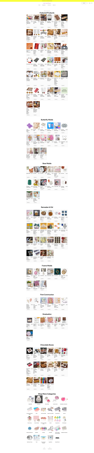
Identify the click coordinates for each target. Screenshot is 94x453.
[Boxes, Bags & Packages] (43, 438)
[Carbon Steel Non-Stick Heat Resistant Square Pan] (29, 90)
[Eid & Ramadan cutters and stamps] (29, 226)
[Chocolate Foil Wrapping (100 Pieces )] (43, 380)
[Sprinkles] (36, 428)
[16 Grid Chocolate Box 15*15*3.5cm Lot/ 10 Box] (29, 351)
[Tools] (36, 438)
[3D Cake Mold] (29, 60)
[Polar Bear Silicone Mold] (29, 182)
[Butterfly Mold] (36, 125)
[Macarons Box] (64, 32)
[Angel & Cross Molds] (50, 409)
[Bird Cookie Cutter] (64, 300)
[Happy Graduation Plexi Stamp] (29, 333)
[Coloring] (43, 428)
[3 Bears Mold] (57, 182)
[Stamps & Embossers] (29, 428)
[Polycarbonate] (57, 409)
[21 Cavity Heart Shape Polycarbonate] (36, 90)
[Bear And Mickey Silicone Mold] (43, 182)
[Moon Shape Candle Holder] (29, 240)
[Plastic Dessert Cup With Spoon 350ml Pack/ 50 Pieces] (29, 104)
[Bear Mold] (36, 169)
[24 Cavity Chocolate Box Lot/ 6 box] (57, 32)
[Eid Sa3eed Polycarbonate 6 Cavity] (36, 253)
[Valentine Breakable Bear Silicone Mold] (36, 194)
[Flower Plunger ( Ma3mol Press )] (64, 240)
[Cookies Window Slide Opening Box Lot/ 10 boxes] (50, 46)
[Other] (36, 409)
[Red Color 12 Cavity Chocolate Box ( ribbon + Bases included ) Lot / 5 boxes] (29, 364)
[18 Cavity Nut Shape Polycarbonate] (29, 46)
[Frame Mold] (43, 271)
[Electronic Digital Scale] (50, 17)
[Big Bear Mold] (29, 169)
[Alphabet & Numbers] (64, 428)
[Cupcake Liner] (57, 419)
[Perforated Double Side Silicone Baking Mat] (43, 17)
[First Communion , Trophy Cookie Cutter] (36, 300)
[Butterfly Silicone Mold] (43, 125)
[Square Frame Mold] (29, 271)
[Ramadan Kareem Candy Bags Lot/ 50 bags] (50, 240)
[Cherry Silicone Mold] (50, 60)
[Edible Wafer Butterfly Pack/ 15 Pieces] (36, 151)
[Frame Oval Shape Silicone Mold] (36, 271)
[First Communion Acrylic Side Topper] (43, 300)
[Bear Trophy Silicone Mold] (36, 182)
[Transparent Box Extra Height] (64, 364)
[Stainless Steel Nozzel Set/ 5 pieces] (43, 32)
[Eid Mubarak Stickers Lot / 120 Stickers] (57, 240)
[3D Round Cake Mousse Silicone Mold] (36, 74)
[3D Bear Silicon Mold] (50, 169)
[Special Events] (57, 438)
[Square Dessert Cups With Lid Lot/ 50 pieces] (50, 74)
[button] (47, 3)
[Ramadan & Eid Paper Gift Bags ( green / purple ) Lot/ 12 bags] (50, 226)
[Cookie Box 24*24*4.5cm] (50, 32)
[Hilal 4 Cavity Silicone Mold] (64, 226)
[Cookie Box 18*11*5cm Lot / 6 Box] (36, 380)
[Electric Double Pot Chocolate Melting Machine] (64, 46)
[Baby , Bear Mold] (64, 74)
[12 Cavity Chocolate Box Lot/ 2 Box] (57, 351)
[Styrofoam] (39, 399)
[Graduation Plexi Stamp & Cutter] (43, 320)
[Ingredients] (50, 438)
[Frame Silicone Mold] (29, 284)
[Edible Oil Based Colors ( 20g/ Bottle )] (29, 17)
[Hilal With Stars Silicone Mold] (29, 213)
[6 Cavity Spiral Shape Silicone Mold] (36, 60)
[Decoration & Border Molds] (29, 409)
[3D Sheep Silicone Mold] (57, 213)
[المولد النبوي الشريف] (36, 213)
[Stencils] (64, 409)
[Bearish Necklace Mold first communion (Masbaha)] (29, 300)
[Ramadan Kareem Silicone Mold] (50, 213)
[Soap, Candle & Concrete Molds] (57, 428)
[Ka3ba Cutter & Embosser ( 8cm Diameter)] (43, 213)
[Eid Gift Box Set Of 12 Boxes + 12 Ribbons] (64, 213)
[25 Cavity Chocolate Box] (36, 17)
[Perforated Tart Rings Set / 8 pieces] (36, 32)
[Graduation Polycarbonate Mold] (64, 320)
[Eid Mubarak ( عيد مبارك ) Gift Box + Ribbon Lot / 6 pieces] (36, 226)
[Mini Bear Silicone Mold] (50, 182)
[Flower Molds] (47, 399)
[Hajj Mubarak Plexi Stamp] (50, 253)
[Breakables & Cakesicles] (64, 399)
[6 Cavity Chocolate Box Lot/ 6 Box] (50, 364)
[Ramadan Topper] (43, 240)
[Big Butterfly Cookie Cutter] (64, 138)
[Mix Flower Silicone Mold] (43, 74)
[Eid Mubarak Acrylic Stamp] (57, 226)
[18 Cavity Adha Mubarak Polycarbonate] (29, 253)
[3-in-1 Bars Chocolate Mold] (57, 60)
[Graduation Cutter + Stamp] (43, 46)
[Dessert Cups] (29, 419)
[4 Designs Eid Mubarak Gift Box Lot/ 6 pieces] (43, 226)
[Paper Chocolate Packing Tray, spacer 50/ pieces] (43, 351)
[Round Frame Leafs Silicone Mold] (64, 271)
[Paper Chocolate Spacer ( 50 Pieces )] (36, 351)
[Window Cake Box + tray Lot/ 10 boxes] (57, 46)
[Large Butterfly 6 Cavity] (29, 125)
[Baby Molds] (30, 399)
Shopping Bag (50, 448)
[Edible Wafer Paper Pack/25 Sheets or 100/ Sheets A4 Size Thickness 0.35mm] (57, 74)
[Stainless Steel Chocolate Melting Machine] (50, 380)
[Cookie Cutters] (55, 399)
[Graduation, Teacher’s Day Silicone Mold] (29, 320)
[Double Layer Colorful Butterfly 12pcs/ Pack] (29, 138)
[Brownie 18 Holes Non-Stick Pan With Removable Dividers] (57, 17)
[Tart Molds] (50, 428)
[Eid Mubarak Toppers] (36, 240)
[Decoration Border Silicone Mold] (57, 90)
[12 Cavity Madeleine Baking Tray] (50, 90)
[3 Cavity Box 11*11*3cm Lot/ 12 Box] (43, 364)
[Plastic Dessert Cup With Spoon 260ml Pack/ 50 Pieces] (36, 104)
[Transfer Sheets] (36, 419)
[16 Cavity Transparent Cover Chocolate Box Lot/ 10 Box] (36, 364)
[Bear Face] (64, 169)
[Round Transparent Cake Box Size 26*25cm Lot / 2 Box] (29, 32)
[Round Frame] (50, 271)
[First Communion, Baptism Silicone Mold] (57, 300)
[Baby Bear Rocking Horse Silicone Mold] (57, 169)
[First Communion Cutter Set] (50, 300)
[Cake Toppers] (64, 419)
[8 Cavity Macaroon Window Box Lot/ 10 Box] (29, 74)
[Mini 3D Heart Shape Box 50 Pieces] (64, 351)
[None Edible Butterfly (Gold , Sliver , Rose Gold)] (29, 151)
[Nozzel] (50, 419)
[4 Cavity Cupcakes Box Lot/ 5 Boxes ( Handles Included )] (64, 17)
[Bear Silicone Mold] (29, 194)
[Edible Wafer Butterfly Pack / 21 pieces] (43, 151)
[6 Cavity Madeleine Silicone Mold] (43, 90)
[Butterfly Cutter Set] (57, 138)
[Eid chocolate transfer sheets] (43, 253)
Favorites (44, 448)
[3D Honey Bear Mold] (64, 182)
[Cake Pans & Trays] (29, 438)
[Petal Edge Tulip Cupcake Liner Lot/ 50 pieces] (64, 60)
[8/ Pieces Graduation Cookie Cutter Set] (50, 320)
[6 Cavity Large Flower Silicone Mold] (43, 60)
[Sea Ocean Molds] (43, 409)
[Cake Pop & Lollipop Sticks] (43, 419)
